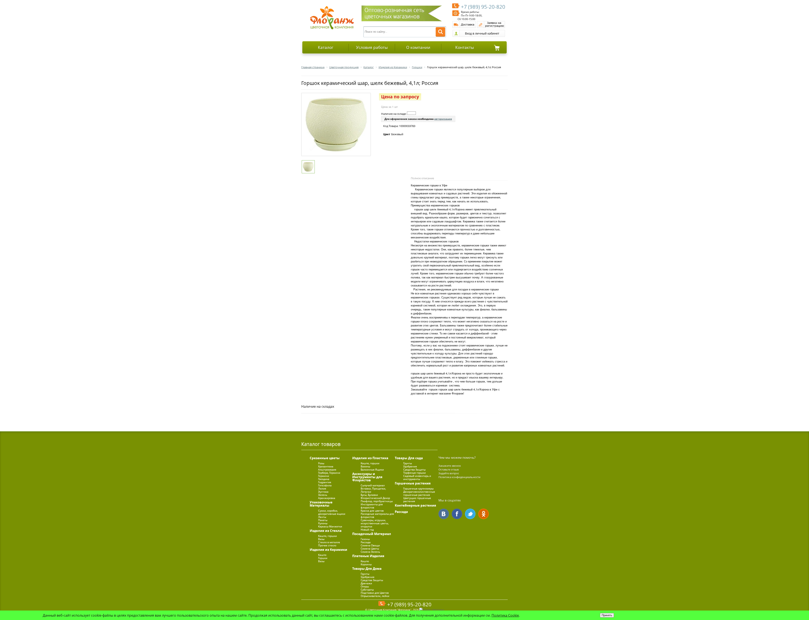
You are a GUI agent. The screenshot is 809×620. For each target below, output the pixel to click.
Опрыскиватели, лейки (375, 595)
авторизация (443, 119)
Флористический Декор (375, 498)
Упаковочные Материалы (321, 503)
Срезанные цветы (325, 458)
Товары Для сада (409, 458)
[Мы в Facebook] (457, 514)
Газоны (365, 539)
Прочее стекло (327, 545)
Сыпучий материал (373, 485)
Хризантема (325, 466)
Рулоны (322, 523)
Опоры (365, 586)
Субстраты (367, 589)
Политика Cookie (505, 615)
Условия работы (372, 47)
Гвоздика (323, 479)
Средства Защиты (372, 580)
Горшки (322, 558)
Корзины (366, 564)
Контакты (464, 47)
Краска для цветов (372, 510)
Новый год (367, 529)
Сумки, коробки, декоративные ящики (331, 512)
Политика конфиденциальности (459, 477)
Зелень (322, 494)
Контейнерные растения (415, 505)
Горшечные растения (413, 483)
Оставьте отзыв (448, 469)
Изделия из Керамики (328, 549)
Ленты (322, 516)
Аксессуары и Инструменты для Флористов (367, 477)
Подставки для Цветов (375, 592)
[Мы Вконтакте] (443, 514)
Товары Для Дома (367, 568)
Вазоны (365, 466)
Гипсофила (325, 485)
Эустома (323, 491)
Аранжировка (326, 498)
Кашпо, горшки (327, 535)
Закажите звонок (449, 466)
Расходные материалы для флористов (377, 515)
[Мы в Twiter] (470, 514)
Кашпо (322, 554)
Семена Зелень (370, 551)
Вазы (321, 539)
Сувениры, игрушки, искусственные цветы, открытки (375, 523)
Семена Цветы (370, 548)
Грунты (365, 573)
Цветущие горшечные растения (417, 499)
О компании (418, 47)
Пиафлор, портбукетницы (377, 501)
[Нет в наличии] (411, 113)
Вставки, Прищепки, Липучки (373, 490)
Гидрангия (324, 482)
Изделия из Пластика (370, 458)
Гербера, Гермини (329, 472)
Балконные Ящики (372, 469)
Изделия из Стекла (326, 530)
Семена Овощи (370, 545)
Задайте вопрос (448, 473)
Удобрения (367, 577)
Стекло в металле (329, 542)
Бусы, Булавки (369, 494)
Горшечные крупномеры (418, 488)
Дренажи (366, 583)
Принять (607, 615)
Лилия (322, 488)
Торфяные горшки (414, 472)
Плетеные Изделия (368, 556)
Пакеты (322, 520)
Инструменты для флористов (372, 506)
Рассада (366, 542)
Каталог (325, 47)
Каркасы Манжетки (330, 526)
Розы (321, 463)
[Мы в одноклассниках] (483, 514)
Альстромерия (327, 469)
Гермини (323, 475)
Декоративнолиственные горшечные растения (419, 493)
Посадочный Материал (371, 534)
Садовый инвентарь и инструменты (417, 477)
